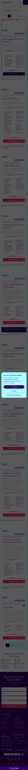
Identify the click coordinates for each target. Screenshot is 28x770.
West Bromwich (21, 667)
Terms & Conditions (6, 739)
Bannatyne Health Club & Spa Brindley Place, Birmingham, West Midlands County (13, 222)
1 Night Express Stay (11, 165)
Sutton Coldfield (21, 663)
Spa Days (17, 717)
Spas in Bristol (18, 725)
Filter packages (14, 768)
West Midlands (13, 6)
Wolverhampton (7, 663)
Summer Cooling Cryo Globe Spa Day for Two (12, 540)
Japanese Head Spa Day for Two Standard (14, 355)
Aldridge (5, 665)
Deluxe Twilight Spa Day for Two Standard (13, 414)
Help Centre (4, 719)
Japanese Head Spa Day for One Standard (14, 285)
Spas (2, 725)
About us (3, 723)
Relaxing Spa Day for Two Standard (13, 40)
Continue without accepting (14, 395)
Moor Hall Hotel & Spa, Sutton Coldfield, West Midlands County (13, 96)
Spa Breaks (4, 729)
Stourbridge (20, 6)
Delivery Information (6, 741)
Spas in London (19, 721)
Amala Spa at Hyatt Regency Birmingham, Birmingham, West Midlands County (12, 604)
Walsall (19, 665)
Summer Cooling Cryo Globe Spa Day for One (12, 474)
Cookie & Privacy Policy (7, 743)
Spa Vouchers (18, 719)
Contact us (4, 721)
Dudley (18, 659)
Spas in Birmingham (20, 727)
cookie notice (7, 383)
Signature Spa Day (10, 98)
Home (2, 6)
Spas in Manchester (20, 723)
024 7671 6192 (22, 750)
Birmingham (6, 659)
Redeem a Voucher (6, 717)
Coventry (5, 661)
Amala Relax (8, 607)
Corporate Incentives (6, 745)
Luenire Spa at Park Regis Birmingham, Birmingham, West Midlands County (11, 163)
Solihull (18, 661)
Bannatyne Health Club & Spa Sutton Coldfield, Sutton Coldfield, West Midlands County (13, 36)
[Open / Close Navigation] (25, 2)
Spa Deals (7, 6)
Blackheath (6, 667)
